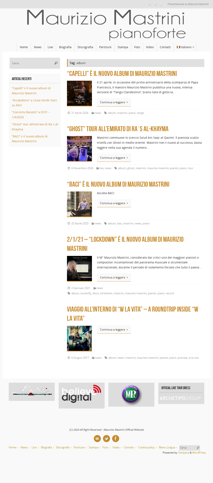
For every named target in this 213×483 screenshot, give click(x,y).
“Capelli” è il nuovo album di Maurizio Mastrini (122, 73)
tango (140, 113)
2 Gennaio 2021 (80, 288)
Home (12, 447)
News (24, 447)
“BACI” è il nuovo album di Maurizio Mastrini (118, 184)
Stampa (93, 447)
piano (132, 113)
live (101, 168)
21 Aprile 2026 (79, 113)
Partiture (79, 447)
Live (34, 447)
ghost (130, 168)
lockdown (106, 293)
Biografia (46, 447)
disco (96, 293)
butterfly (85, 293)
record (170, 293)
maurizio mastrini (158, 168)
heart (121, 358)
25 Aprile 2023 (79, 223)
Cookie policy (146, 447)
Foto (105, 447)
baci (119, 223)
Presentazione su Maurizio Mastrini (188, 4)
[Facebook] (161, 4)
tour (190, 168)
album (112, 113)
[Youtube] (149, 4)
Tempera (183, 452)
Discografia (62, 447)
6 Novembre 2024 (82, 168)
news (98, 113)
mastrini (122, 113)
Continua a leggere (112, 102)
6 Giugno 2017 (80, 358)
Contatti (129, 447)
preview (182, 358)
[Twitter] (155, 4)
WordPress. (199, 452)
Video (116, 447)
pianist (174, 168)
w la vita (194, 358)
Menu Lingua (167, 447)
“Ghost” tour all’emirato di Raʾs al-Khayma (117, 129)
